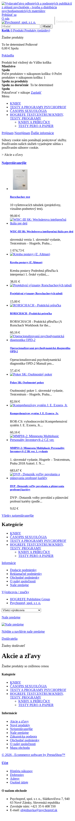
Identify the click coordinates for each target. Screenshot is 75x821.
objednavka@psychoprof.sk (38, 810)
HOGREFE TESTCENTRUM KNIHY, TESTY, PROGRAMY (37, 116)
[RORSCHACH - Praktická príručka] (35, 305)
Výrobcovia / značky (15, 592)
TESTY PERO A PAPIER (36, 126)
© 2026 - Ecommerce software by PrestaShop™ (33, 755)
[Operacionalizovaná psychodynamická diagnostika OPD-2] (41, 340)
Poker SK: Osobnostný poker (27, 382)
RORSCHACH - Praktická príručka (31, 313)
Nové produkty (20, 725)
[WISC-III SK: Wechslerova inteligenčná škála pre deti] (41, 223)
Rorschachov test (20, 196)
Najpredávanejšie (14, 163)
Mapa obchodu (20, 747)
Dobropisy (17, 775)
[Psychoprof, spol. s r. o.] (19, 22)
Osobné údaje (19, 782)
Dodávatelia (10, 638)
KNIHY (15, 103)
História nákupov (21, 771)
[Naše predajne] (13, 624)
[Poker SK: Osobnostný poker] (31, 374)
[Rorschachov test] (20, 188)
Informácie (9, 563)
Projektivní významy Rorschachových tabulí (36, 293)
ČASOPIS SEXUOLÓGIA (28, 111)
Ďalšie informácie (42, 133)
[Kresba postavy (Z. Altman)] (30, 254)
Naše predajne (19, 585)
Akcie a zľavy (19, 721)
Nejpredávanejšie (21, 729)
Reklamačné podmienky (26, 573)
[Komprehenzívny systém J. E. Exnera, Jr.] (39, 405)
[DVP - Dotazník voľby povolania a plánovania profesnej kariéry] (41, 478)
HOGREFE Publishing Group (30, 599)
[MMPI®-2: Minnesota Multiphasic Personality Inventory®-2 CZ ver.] (41, 440)
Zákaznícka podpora (23, 736)
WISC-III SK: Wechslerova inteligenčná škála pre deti (41, 231)
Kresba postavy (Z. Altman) (26, 262)
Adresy (15, 778)
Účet (5, 763)
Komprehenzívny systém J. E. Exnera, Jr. (34, 413)
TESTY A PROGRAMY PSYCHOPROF (38, 107)
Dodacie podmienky (23, 570)
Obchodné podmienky (24, 577)
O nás (5, 18)
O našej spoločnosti (23, 581)
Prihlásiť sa (9, 14)
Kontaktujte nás (64, 21)
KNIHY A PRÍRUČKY (34, 122)
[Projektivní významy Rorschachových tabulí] (41, 285)
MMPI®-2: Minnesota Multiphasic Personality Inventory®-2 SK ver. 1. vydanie (37, 449)
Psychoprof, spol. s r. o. (25, 603)
